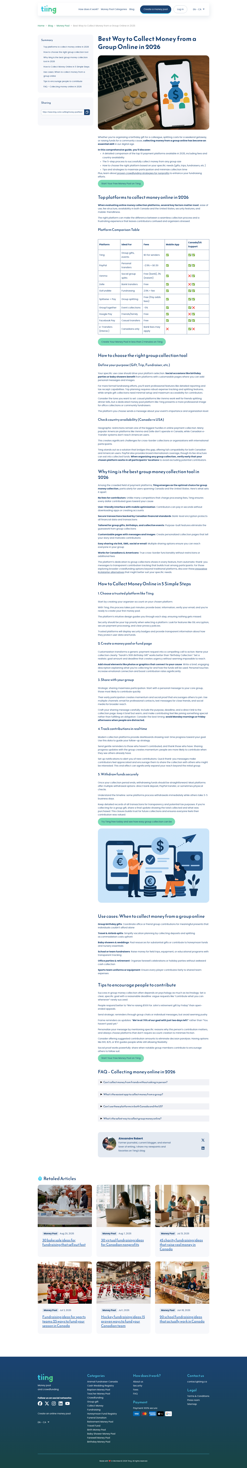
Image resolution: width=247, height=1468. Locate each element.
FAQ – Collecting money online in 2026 (62, 87)
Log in (180, 9)
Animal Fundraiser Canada (102, 1382)
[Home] (48, 13)
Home (41, 26)
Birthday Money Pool (98, 1442)
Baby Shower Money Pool (101, 1434)
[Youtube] (67, 1405)
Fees (135, 1390)
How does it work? (88, 9)
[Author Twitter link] (203, 1141)
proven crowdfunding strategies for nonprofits (143, 173)
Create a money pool (156, 9)
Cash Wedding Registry (100, 1386)
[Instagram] (53, 1405)
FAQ (135, 1394)
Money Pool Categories (114, 9)
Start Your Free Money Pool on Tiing (121, 183)
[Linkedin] (60, 1405)
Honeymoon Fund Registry (102, 1414)
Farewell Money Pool (98, 1438)
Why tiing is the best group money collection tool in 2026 (65, 60)
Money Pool (63, 26)
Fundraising (93, 1410)
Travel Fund (93, 1426)
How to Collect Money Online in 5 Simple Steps (66, 67)
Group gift (92, 1402)
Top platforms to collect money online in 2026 (66, 47)
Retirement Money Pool (100, 1422)
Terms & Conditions (198, 1396)
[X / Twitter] (47, 1405)
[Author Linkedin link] (203, 1149)
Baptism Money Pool (98, 1390)
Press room (193, 1400)
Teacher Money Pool (98, 1394)
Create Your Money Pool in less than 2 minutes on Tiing (132, 342)
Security (137, 1386)
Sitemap (192, 1404)
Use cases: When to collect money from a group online (64, 74)
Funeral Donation (96, 1418)
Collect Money (95, 1406)
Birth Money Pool (96, 1430)
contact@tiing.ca (197, 1382)
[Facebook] (40, 1405)
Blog (131, 9)
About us (138, 1382)
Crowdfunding (95, 1398)
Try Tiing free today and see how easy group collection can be (136, 822)
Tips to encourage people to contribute (62, 81)
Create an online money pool (54, 1413)
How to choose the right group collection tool (65, 52)
